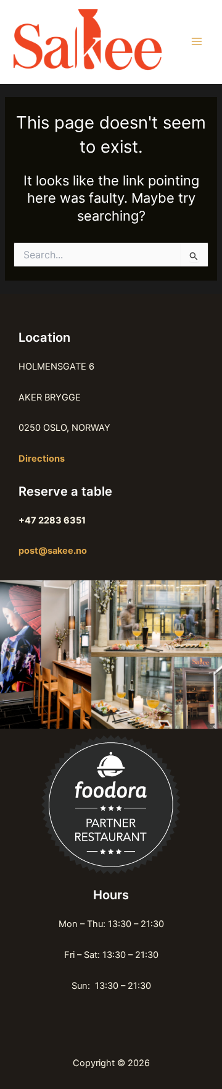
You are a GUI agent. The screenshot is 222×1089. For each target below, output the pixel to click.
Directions (41, 458)
